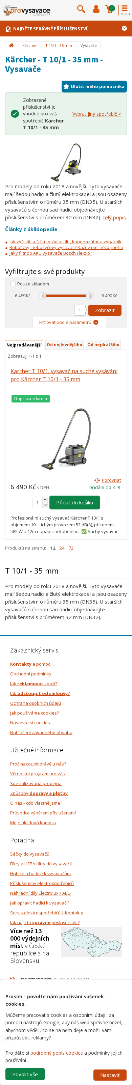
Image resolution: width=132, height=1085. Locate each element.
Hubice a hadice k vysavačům (40, 873)
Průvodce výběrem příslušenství (43, 813)
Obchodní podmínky (30, 674)
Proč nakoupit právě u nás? (38, 764)
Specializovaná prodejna (36, 783)
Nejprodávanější (24, 345)
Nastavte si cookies (30, 723)
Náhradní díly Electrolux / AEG (40, 893)
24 (62, 548)
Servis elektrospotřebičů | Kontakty (46, 913)
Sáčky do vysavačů (29, 854)
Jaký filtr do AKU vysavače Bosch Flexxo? (50, 253)
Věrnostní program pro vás (37, 774)
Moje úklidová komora (33, 822)
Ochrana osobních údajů (35, 703)
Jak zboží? (33, 683)
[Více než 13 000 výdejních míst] (91, 942)
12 (52, 548)
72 (71, 548)
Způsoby (39, 793)
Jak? (40, 693)
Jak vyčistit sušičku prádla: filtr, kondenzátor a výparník (65, 242)
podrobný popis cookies (56, 1053)
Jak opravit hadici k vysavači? (39, 903)
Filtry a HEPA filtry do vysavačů (41, 864)
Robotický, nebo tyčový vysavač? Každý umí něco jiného (66, 247)
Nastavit (110, 1075)
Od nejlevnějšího (64, 344)
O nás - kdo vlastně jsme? (36, 803)
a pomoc (30, 664)
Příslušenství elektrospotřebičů (42, 883)
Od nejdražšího (103, 344)
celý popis (114, 217)
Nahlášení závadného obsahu (41, 732)
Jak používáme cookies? (34, 713)
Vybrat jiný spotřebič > (96, 114)
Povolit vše (25, 1074)
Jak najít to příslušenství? (45, 922)
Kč (28, 296)
